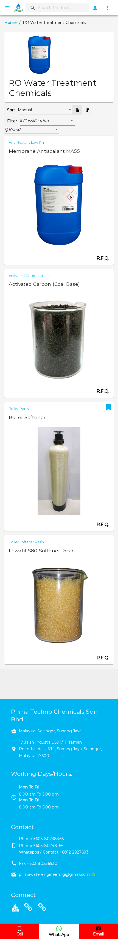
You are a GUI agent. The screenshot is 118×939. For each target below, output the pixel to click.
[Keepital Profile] (15, 907)
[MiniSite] (42, 908)
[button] (49, 121)
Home (10, 22)
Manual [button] (25, 109)
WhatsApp (59, 934)
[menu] (7, 8)
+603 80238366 (48, 838)
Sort (11, 109)
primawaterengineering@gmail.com (54, 874)
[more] (107, 8)
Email (98, 934)
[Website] (28, 908)
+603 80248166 (48, 845)
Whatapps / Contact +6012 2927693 (54, 852)
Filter (12, 120)
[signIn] (95, 8)
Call (19, 934)
